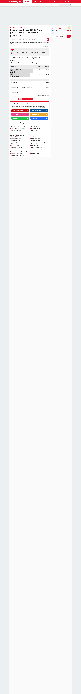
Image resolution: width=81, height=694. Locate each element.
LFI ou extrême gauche (18, 110)
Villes (41, 4)
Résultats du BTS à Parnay (37, 153)
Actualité (55, 30)
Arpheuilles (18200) (35, 128)
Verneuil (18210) (34, 125)
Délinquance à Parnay (36, 138)
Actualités (27, 1)
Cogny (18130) (34, 126)
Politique (12, 4)
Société (18, 4)
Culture (42, 1)
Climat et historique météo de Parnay (19, 149)
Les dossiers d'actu (57, 33)
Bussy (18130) (34, 130)
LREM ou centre (35, 114)
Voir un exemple (67, 30)
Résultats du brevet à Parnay (17, 155)
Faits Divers (24, 4)
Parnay (32, 52)
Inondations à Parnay (35, 140)
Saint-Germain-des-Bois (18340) (30, 42)
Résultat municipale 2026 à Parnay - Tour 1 (20, 52)
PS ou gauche (16, 114)
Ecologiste (15, 118)
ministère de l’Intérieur (44, 95)
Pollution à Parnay (35, 143)
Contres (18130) (14, 132)
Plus (60, 1)
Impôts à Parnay (15, 145)
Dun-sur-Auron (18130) (16, 130)
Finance (49, 1)
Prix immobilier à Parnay (36, 147)
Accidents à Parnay (35, 136)
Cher (24, 27)
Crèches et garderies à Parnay (17, 142)
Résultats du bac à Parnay (17, 153)
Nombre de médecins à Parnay (38, 142)
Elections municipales (17, 27)
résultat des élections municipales (18, 57)
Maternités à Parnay (15, 140)
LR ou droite (34, 118)
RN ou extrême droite (36, 110)
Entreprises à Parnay (35, 145)
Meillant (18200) (18, 42)
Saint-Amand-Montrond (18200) (18, 128)
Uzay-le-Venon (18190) (36, 132)
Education (31, 4)
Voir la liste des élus (19, 72)
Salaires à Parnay (15, 143)
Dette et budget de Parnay (17, 147)
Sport (35, 1)
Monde (36, 4)
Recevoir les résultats (27, 98)
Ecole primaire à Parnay (16, 138)
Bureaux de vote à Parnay (17, 53)
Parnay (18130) (14, 136)
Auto (55, 1)
